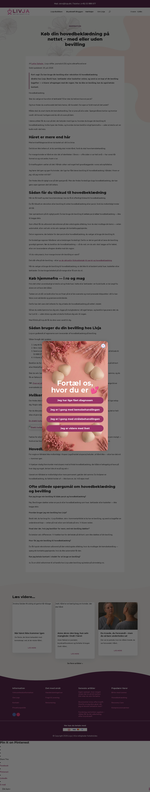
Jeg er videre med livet (75, 428)
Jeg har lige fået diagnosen (75, 400)
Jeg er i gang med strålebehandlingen (75, 419)
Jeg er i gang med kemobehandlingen (75, 409)
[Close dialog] (103, 346)
